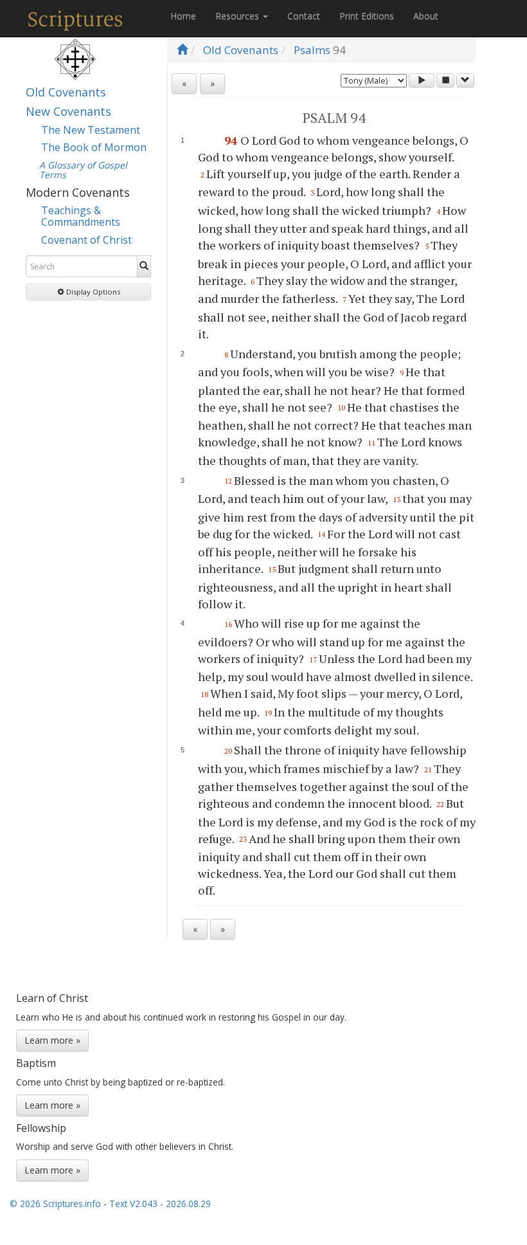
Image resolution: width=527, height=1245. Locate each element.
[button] (88, 292)
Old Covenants (66, 92)
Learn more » (52, 1040)
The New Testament (90, 130)
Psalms (312, 49)
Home (183, 16)
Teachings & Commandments (80, 216)
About (425, 16)
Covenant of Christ (86, 240)
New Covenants (68, 111)
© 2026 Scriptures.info (55, 1203)
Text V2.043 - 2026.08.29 (160, 1203)
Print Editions (366, 16)
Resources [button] (238, 16)
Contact (303, 16)
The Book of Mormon (94, 147)
